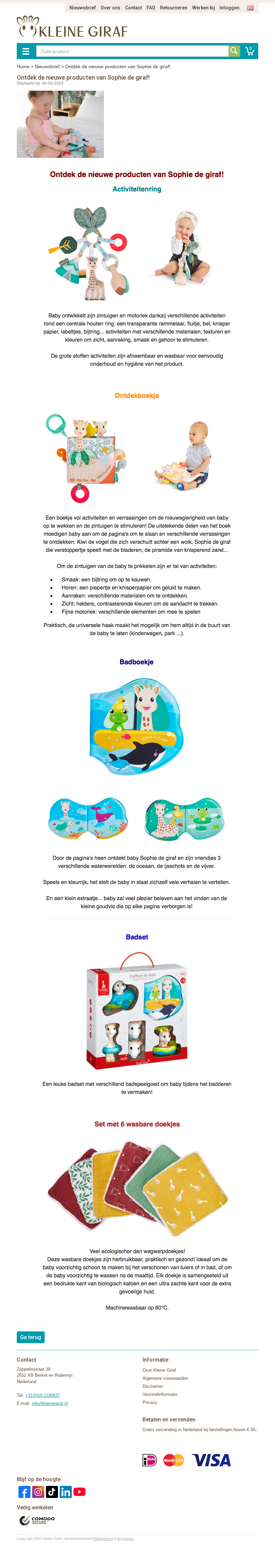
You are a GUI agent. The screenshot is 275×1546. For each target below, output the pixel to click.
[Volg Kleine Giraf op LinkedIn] (65, 1491)
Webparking (103, 1539)
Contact (133, 7)
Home (23, 66)
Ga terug (30, 1337)
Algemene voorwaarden (165, 1378)
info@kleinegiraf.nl (50, 1403)
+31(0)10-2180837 (42, 1395)
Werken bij (203, 7)
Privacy (150, 1402)
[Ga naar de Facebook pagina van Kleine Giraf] (24, 1491)
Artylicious (125, 1539)
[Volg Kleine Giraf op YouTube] (79, 1491)
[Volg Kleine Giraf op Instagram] (37, 1491)
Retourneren (173, 7)
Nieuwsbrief (82, 7)
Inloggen (229, 7)
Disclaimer (153, 1386)
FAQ (151, 7)
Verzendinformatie (160, 1394)
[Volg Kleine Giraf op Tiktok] (51, 1491)
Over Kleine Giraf (159, 1370)
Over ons (110, 7)
